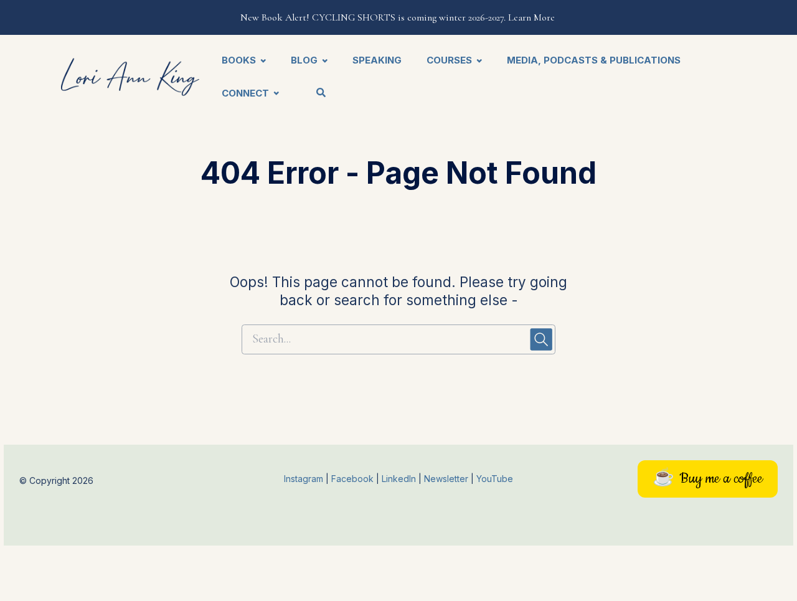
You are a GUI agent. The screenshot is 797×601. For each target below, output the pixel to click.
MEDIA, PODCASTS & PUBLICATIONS (594, 60)
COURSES (449, 60)
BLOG (304, 60)
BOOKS (239, 60)
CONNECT (245, 93)
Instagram (303, 478)
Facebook (353, 478)
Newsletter (447, 478)
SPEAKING (377, 60)
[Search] (315, 93)
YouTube (494, 478)
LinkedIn (400, 478)
